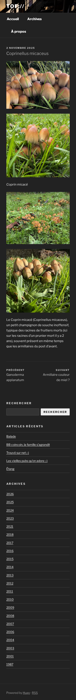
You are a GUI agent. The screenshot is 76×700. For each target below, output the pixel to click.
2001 (10, 656)
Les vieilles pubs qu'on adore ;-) (27, 460)
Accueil (13, 19)
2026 (10, 494)
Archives (34, 19)
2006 (10, 632)
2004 (10, 640)
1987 (9, 664)
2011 (9, 591)
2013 (10, 575)
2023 (10, 518)
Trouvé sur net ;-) (17, 452)
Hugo (26, 692)
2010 (10, 599)
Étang (10, 469)
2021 (9, 526)
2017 (9, 543)
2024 (10, 510)
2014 (10, 567)
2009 (10, 607)
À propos (18, 31)
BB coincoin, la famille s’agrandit (28, 444)
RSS (35, 692)
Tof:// (15, 6)
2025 (10, 502)
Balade (11, 436)
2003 (10, 648)
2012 (9, 583)
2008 (10, 616)
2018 (10, 534)
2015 (10, 559)
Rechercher (19, 403)
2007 (10, 624)
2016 (10, 551)
